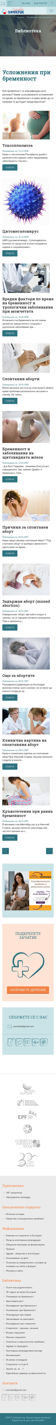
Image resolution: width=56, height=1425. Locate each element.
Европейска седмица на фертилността (26, 1373)
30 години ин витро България (21, 1292)
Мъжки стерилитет (15, 1332)
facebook (10, 3)
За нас (26, 3)
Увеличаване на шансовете (20, 1319)
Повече (9, 167)
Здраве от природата (17, 1346)
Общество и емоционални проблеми (25, 1218)
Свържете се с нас (28, 1017)
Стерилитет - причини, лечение (22, 1328)
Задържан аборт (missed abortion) (26, 603)
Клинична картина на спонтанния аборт (24, 742)
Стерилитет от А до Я (17, 1364)
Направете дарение (28, 990)
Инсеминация (13, 1355)
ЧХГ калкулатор (14, 1192)
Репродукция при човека (18, 1314)
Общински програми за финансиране (25, 1244)
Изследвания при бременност (21, 1305)
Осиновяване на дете (17, 1258)
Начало (20, 17)
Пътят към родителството (19, 1287)
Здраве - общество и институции (22, 1253)
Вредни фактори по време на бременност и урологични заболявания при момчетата (28, 305)
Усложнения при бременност (21, 1310)
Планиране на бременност (20, 1296)
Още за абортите (18, 675)
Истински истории (15, 1214)
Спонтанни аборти (21, 378)
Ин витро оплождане (16, 1359)
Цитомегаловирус (20, 231)
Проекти (10, 1249)
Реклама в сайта (14, 1270)
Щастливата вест (14, 1301)
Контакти (40, 3)
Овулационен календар (18, 1197)
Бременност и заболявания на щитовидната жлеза (22, 453)
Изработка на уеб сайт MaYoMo (28, 1420)
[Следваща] (49, 851)
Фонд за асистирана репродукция (23, 1240)
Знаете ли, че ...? (15, 1369)
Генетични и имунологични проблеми (25, 1342)
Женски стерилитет (16, 1337)
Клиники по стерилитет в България (24, 1235)
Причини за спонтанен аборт (25, 529)
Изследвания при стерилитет (21, 1323)
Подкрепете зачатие (28, 935)
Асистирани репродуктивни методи (24, 1350)
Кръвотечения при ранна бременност (27, 813)
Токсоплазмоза (17, 145)
